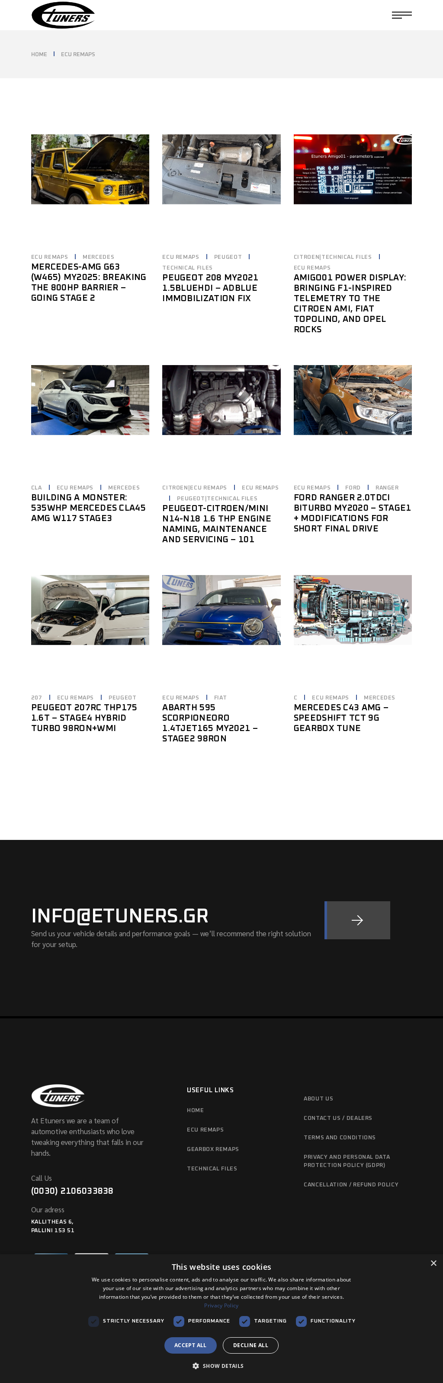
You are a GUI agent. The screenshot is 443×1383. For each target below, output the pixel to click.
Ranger (387, 488)
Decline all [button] (250, 1345)
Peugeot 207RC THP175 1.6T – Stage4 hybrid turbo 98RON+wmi (84, 718)
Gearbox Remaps (213, 1149)
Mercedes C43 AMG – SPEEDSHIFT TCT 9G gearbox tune (341, 718)
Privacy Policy (221, 1305)
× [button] (433, 1263)
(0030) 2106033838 (72, 1191)
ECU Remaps (49, 257)
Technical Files (187, 268)
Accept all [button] (190, 1345)
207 (36, 698)
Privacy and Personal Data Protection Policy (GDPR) (347, 1161)
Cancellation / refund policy (351, 1185)
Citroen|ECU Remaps (194, 488)
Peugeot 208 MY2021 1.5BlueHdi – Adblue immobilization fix (210, 288)
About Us (318, 1099)
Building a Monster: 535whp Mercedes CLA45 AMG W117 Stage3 (88, 508)
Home (195, 1110)
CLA (36, 488)
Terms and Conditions (340, 1138)
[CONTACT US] (357, 920)
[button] (221, 1366)
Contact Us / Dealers (338, 1118)
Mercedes (98, 257)
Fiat (220, 698)
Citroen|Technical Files (333, 257)
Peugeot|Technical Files (217, 499)
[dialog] (221, 1318)
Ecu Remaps (205, 1130)
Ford (353, 488)
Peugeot (228, 257)
